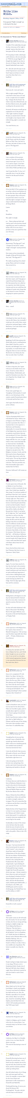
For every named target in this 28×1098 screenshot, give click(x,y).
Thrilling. (24, 6)
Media (18, 27)
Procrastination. (5, 6)
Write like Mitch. (10, 13)
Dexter (11, 840)
